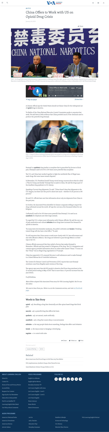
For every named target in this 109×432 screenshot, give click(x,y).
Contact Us (5, 381)
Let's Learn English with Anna (37, 388)
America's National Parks (9, 417)
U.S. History (58, 424)
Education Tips (33, 424)
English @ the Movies (34, 381)
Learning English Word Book (10, 404)
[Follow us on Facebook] (56, 379)
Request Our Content (8, 391)
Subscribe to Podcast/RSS (9, 398)
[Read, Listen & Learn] (103, 3)
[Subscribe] (80, 379)
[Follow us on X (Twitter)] (60, 379)
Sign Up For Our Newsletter (10, 394)
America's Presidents (8, 421)
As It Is (28, 8)
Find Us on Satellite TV (8, 401)
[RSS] (72, 379)
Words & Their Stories (61, 427)
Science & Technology (61, 421)
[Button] (80, 26)
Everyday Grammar (34, 427)
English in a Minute (34, 378)
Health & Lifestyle (60, 417)
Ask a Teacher (33, 421)
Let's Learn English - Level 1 (36, 391)
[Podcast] (76, 379)
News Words (32, 404)
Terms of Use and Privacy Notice (11, 385)
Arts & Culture (6, 427)
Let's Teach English (33, 398)
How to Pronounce (33, 407)
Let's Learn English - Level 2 (36, 394)
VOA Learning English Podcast (90, 417)
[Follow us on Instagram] (68, 379)
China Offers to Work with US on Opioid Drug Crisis (66, 88)
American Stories (7, 424)
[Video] (98, 3)
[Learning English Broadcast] (93, 3)
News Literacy (32, 401)
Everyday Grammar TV (34, 385)
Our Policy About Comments (10, 407)
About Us (4, 378)
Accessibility (6, 388)
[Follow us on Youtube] (64, 379)
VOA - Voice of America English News (62, 90)
